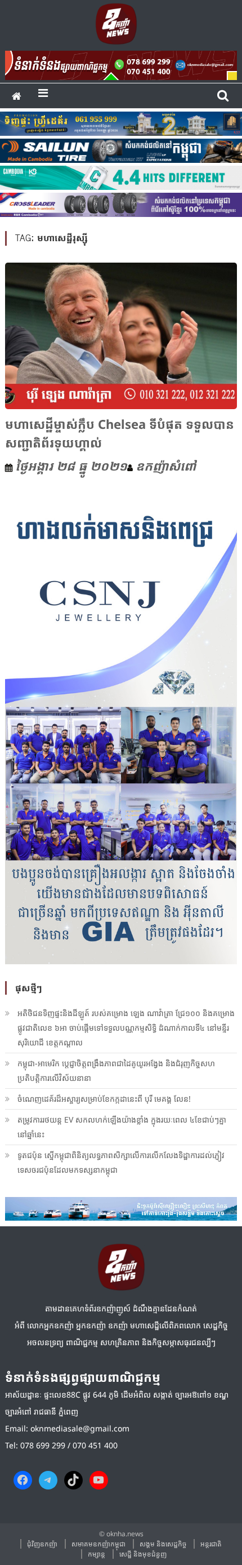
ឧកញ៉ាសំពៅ (166, 465)
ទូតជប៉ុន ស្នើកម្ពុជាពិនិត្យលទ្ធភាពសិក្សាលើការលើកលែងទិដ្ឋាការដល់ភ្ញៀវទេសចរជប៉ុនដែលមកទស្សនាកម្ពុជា (121, 1162)
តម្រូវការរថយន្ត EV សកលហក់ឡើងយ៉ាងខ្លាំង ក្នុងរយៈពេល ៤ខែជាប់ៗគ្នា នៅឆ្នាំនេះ (121, 1127)
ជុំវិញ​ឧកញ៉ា (42, 1544)
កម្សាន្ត (96, 1554)
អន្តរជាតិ (211, 1544)
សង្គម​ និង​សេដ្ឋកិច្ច (163, 1544)
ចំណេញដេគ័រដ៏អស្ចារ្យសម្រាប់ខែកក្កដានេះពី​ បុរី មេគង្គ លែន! (104, 1098)
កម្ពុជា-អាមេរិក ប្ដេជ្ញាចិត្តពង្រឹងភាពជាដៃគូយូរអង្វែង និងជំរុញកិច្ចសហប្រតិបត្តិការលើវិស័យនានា (116, 1070)
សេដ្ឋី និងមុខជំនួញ (143, 1554)
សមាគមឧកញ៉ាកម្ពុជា (98, 1544)
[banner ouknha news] (121, 63)
